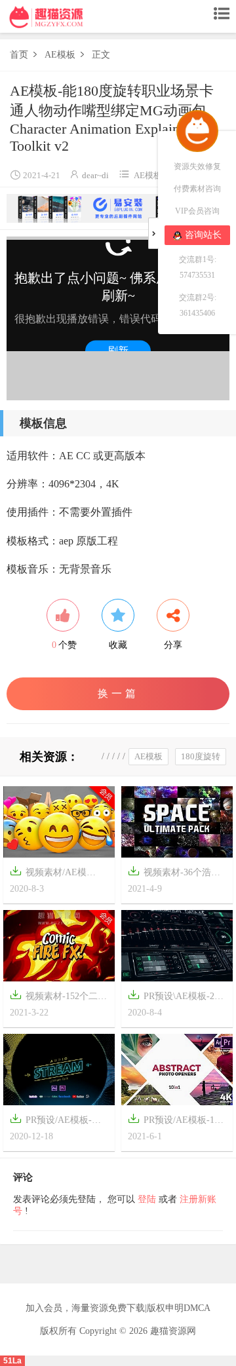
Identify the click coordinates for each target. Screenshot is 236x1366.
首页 (19, 55)
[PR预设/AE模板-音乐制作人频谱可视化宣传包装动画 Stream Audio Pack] (59, 1069)
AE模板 (60, 55)
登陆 (147, 1199)
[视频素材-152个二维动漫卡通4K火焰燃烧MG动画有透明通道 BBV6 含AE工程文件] (59, 945)
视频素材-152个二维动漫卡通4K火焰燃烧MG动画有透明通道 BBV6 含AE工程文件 (58, 997)
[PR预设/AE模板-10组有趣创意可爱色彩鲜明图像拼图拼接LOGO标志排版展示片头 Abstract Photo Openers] (177, 1069)
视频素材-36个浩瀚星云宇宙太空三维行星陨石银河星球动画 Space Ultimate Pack (177, 873)
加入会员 (44, 1308)
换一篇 (118, 693)
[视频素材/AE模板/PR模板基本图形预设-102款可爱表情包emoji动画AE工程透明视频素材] (59, 821)
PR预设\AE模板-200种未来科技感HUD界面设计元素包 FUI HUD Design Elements (176, 997)
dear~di (95, 175)
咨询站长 (203, 235)
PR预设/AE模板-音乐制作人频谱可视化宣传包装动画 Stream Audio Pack (56, 1121)
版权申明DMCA (178, 1308)
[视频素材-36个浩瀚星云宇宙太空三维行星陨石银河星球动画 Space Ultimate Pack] (177, 821)
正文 (101, 55)
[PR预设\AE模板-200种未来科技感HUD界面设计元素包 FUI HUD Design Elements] (177, 945)
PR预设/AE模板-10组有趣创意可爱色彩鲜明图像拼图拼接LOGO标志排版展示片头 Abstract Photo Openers (174, 1121)
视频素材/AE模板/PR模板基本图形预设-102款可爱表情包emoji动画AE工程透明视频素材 (59, 873)
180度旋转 (200, 756)
